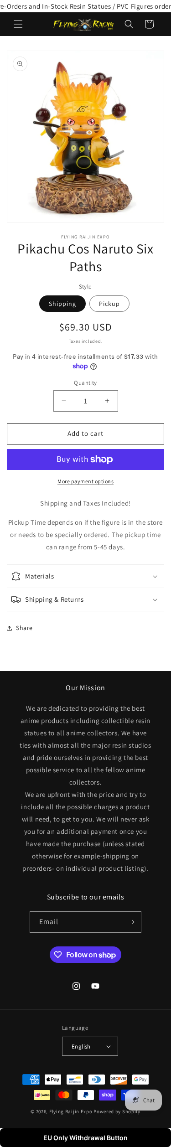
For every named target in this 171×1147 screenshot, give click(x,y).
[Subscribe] (131, 922)
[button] (18, 24)
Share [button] (24, 628)
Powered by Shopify (116, 1111)
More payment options (85, 481)
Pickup (109, 304)
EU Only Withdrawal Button (85, 1138)
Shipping (62, 304)
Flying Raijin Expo (71, 1111)
